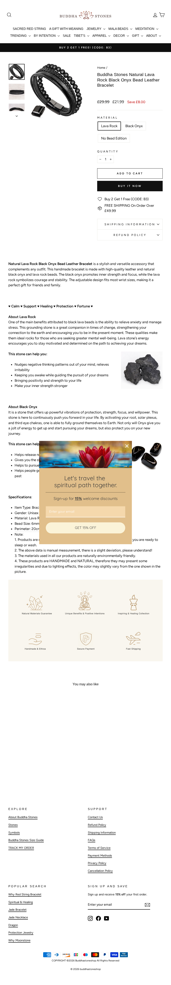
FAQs (91, 840)
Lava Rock (109, 126)
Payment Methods (100, 855)
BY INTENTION (45, 35)
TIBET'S (80, 35)
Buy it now (130, 186)
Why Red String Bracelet (24, 894)
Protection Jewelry (20, 932)
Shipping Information (102, 832)
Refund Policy (129, 235)
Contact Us (95, 817)
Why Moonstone (19, 940)
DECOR (119, 35)
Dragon (13, 925)
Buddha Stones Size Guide (26, 840)
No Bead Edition (114, 138)
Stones (13, 825)
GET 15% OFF (85, 528)
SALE (67, 35)
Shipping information (130, 224)
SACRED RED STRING (29, 28)
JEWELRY (94, 28)
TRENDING (19, 35)
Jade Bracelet (17, 909)
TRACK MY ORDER (21, 848)
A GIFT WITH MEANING (66, 28)
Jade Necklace (18, 917)
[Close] (127, 446)
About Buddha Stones (23, 817)
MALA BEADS (118, 28)
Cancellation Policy (100, 871)
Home (101, 68)
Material (107, 117)
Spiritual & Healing (20, 902)
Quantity (107, 151)
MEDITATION (145, 28)
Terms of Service (99, 848)
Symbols (14, 832)
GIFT (136, 35)
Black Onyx (134, 126)
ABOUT (152, 35)
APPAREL (99, 35)
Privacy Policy (97, 863)
